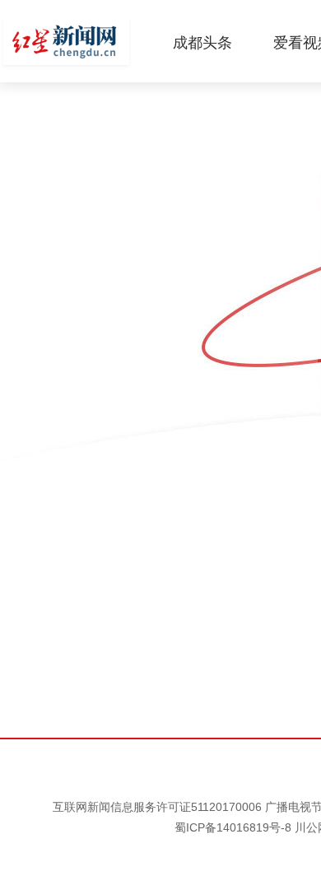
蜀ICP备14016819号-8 (232, 827)
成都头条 (202, 43)
